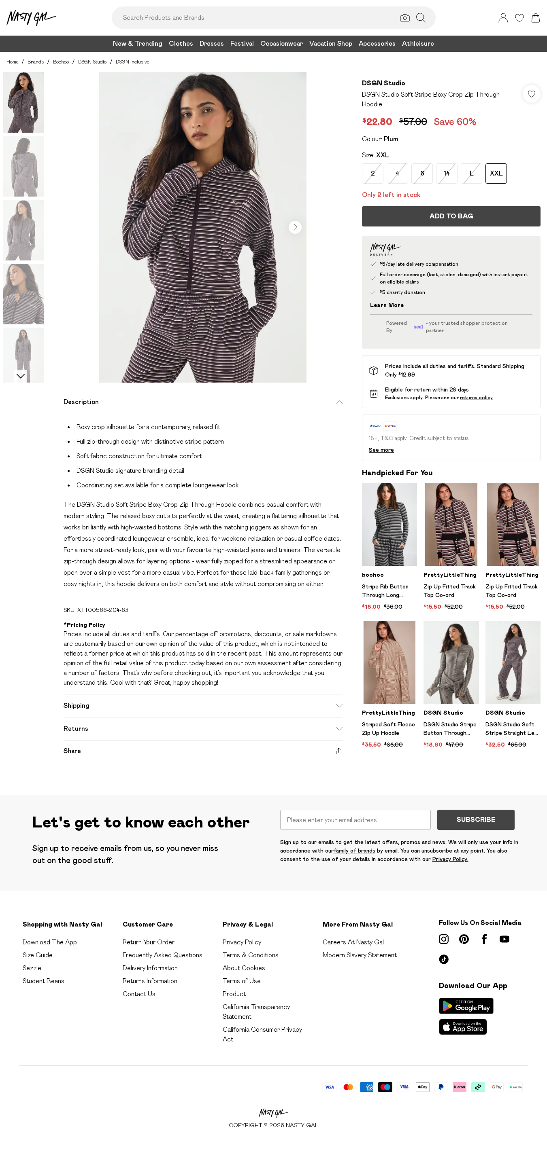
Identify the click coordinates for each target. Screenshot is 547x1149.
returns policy (476, 397)
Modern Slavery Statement (360, 955)
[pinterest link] (464, 939)
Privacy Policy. (450, 859)
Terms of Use (242, 981)
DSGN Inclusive (132, 61)
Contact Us (139, 993)
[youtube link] (504, 939)
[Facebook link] (484, 939)
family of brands (354, 850)
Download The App (50, 942)
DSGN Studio (92, 61)
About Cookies (244, 968)
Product (234, 993)
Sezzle (32, 968)
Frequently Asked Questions (162, 955)
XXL (496, 173)
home (12, 61)
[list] (202, 227)
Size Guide (38, 955)
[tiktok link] (444, 959)
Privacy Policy (242, 942)
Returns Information (150, 981)
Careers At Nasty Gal (353, 942)
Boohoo (61, 61)
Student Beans (43, 981)
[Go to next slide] (295, 227)
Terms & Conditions (251, 955)
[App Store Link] (466, 1016)
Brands (36, 61)
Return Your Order (149, 942)
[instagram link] (444, 939)
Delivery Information (150, 968)
